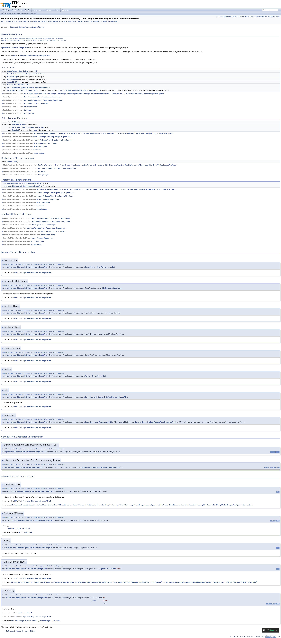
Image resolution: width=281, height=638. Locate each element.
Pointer (10, 85)
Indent (35, 130)
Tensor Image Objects (83, 21)
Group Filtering (95, 21)
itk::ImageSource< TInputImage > (36, 103)
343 (15, 273)
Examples (65, 10)
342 (15, 381)
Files (56, 10)
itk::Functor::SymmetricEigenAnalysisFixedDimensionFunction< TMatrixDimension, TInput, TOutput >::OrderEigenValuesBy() (211, 582)
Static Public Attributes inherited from (36, 218)
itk (2, 13)
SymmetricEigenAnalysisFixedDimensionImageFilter (20, 13)
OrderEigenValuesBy (19, 127)
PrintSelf (15, 130)
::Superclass (88, 422)
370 (15, 617)
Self (35, 71)
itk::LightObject (29, 113)
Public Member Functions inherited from (88, 133)
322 (14, 55)
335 (15, 428)
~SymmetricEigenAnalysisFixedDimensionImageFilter (23, 186)
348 (15, 339)
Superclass (11, 90)
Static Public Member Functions (246, 16)
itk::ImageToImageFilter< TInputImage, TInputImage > (43, 100)
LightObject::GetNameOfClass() (18, 528)
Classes (48, 10)
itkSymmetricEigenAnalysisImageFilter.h (26, 27)
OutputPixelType (13, 82)
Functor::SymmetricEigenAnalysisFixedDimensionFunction (79, 90)
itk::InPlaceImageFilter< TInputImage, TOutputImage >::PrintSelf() (35, 621)
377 (15, 501)
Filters (20, 21)
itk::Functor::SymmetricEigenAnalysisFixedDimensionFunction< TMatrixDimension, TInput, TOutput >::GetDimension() (54, 505)
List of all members (275, 16)
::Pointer (87, 376)
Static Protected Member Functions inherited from (34, 231)
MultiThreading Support (53, 21)
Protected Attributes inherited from (28, 238)
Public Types (219, 16)
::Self (86, 397)
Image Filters (27, 21)
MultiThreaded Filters (69, 21)
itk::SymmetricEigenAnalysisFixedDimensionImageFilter (27, 267)
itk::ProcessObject (31, 107)
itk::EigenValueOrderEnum (34, 74)
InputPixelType (12, 77)
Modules (27, 10)
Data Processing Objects (9, 21)
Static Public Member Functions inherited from (90, 165)
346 (15, 361)
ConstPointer (12, 71)
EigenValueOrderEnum (15, 74)
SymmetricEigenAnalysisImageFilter (14, 48)
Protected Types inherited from (34, 228)
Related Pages (17, 10)
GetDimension (17, 122)
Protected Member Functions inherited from (89, 189)
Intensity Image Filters (38, 21)
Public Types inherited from (83, 93)
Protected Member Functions (262, 16)
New (15, 162)
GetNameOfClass (18, 125)
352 (15, 298)
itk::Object (27, 110)
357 (15, 578)
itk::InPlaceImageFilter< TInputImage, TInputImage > (43, 97)
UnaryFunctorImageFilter (26, 90)
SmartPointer (24, 71)
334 (15, 406)
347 (15, 318)
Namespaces (37, 10)
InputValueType (13, 79)
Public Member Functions (230, 16)
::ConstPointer (89, 267)
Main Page (6, 10)
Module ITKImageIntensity (109, 21)
